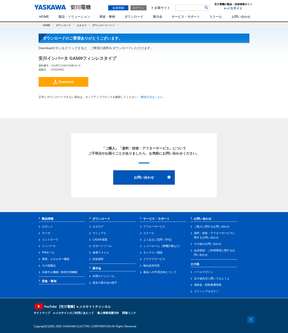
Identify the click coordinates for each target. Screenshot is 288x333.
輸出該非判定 (151, 265)
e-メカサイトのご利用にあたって (73, 312)
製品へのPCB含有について (159, 272)
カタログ (82, 25)
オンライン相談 (153, 252)
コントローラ (50, 239)
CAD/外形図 (100, 239)
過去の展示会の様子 (105, 282)
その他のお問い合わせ (207, 243)
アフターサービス (154, 226)
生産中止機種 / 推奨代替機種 (59, 272)
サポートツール (102, 246)
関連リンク (129, 312)
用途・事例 (107, 16)
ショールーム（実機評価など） (162, 246)
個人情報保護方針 (108, 312)
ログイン (138, 7)
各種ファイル (101, 252)
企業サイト (162, 7)
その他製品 (49, 265)
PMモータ (48, 252)
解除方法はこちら (152, 97)
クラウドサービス (154, 259)
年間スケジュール (103, 276)
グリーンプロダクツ (206, 291)
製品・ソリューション (74, 16)
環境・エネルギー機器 (55, 259)
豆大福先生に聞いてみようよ (212, 278)
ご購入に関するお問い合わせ (212, 226)
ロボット (47, 226)
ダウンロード (133, 16)
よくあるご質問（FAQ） (158, 239)
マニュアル (99, 233)
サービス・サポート (186, 16)
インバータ (49, 246)
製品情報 (48, 218)
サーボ (46, 233)
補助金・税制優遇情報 (207, 284)
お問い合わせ (240, 16)
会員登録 (118, 7)
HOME (44, 16)
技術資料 (98, 259)
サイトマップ (42, 312)
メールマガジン (203, 271)
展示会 (157, 16)
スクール (215, 16)
